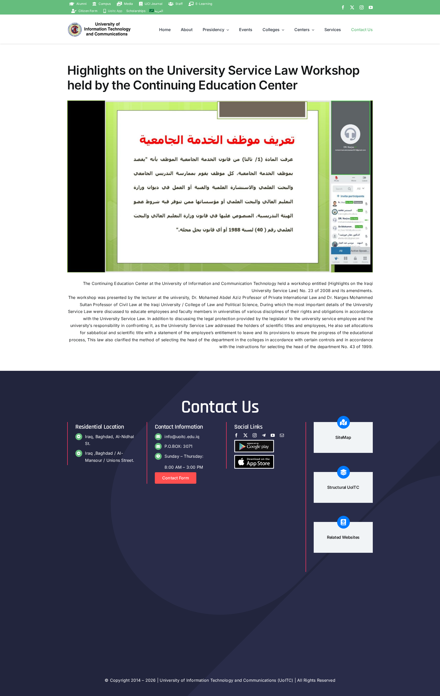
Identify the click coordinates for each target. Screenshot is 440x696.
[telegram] (264, 435)
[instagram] (362, 7)
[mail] (282, 435)
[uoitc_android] (254, 442)
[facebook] (343, 7)
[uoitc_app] (254, 457)
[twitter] (352, 7)
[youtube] (371, 7)
